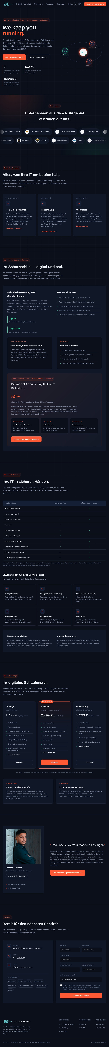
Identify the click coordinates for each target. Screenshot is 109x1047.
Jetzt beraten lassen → (14, 57)
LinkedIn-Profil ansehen (18, 876)
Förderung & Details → (14, 229)
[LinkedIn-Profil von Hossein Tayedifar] (23, 846)
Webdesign (50, 4)
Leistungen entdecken (38, 57)
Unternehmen (64, 955)
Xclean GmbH (22, 140)
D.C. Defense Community (22, 132)
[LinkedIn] (75, 4)
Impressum (100, 1024)
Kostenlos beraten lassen (95, 4)
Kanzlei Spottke (74, 132)
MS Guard (42, 140)
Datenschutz (100, 1028)
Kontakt (70, 4)
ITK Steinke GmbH (50, 132)
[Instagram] (80, 4)
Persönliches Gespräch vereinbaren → (67, 873)
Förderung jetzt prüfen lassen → (26, 439)
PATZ (96, 140)
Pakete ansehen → (83, 226)
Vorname (63, 945)
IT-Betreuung (38, 4)
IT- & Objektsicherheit (23, 4)
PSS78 (60, 140)
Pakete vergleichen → (49, 231)
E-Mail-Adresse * (87, 965)
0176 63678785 (14, 888)
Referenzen (61, 4)
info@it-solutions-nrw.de (16, 884)
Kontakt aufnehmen (81, 996)
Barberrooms (78, 140)
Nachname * (86, 945)
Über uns (82, 1024)
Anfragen (19, 762)
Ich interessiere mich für (68, 975)
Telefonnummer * (66, 965)
